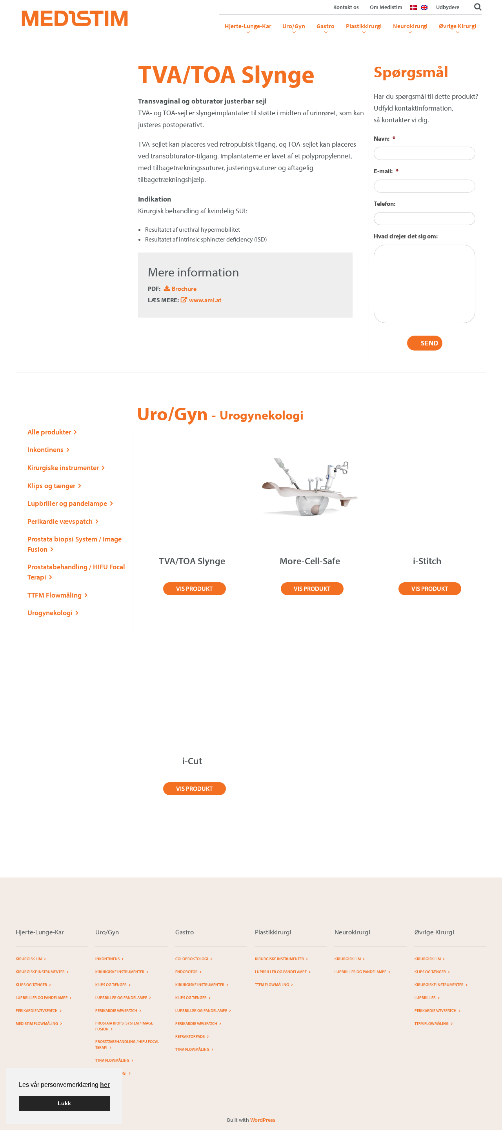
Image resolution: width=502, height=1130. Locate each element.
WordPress (262, 1119)
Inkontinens (45, 449)
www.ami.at (205, 300)
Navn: (384, 138)
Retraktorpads (190, 1036)
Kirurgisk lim (29, 958)
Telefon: (384, 203)
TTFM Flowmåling (54, 595)
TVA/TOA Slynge (192, 561)
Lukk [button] (64, 1103)
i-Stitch (427, 561)
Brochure (184, 288)
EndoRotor (186, 971)
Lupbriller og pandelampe (67, 503)
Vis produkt (194, 588)
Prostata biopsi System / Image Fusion (124, 1026)
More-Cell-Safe (310, 561)
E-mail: (386, 171)
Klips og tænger (51, 485)
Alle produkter (49, 431)
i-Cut (192, 761)
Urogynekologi (50, 612)
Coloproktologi (191, 958)
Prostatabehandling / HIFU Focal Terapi (127, 1044)
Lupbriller (425, 997)
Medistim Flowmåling (37, 1023)
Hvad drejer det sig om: (406, 236)
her (105, 1084)
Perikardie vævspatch (60, 521)
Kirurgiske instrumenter (63, 467)
